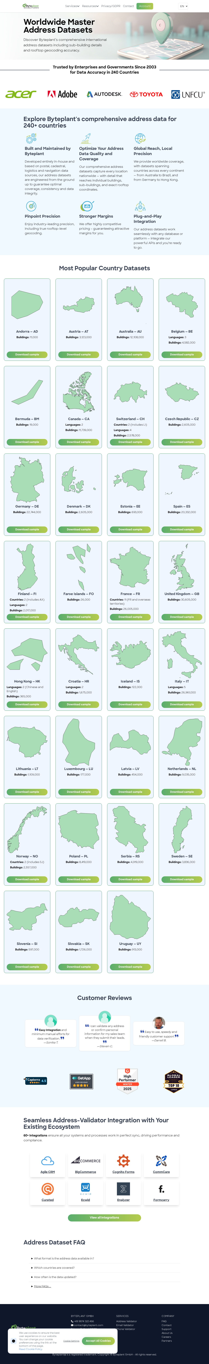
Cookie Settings (71, 1341)
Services (71, 6)
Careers (166, 1336)
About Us (167, 1333)
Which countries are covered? (54, 1268)
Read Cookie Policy (30, 1349)
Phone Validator (125, 1329)
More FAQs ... (42, 1286)
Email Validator (125, 1325)
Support (166, 1329)
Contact (128, 6)
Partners (167, 1340)
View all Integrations (104, 1217)
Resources (89, 6)
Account (145, 6)
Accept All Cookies (98, 1341)
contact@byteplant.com (88, 1325)
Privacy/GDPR (110, 6)
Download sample (27, 354)
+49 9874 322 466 (84, 1321)
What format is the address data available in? (64, 1258)
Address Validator (126, 1321)
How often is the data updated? (55, 1277)
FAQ (164, 1321)
